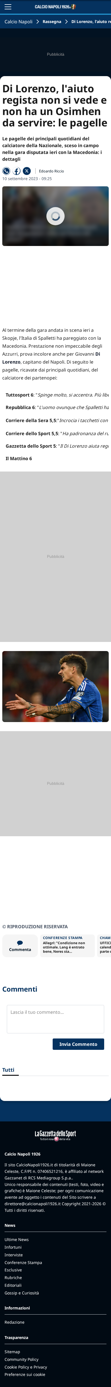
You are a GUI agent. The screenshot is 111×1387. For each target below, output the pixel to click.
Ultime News (17, 1239)
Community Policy (21, 1359)
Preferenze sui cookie (25, 1374)
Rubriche (13, 1277)
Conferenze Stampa (23, 1262)
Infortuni (13, 1247)
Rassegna (52, 21)
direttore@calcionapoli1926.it (33, 1203)
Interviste (14, 1254)
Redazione (14, 1322)
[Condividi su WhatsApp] (6, 171)
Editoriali (13, 1285)
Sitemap (12, 1351)
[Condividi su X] (27, 171)
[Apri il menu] (8, 6)
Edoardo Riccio (51, 171)
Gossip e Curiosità (22, 1293)
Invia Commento (78, 1044)
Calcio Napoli (18, 21)
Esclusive (13, 1270)
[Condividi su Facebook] (16, 171)
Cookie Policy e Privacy (26, 1367)
